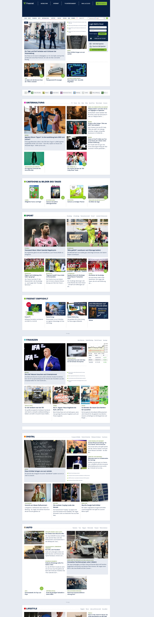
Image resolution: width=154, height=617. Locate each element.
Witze (86, 102)
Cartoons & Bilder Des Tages (43, 181)
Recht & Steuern (98, 340)
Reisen (87, 608)
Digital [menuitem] (59, 18)
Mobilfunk (44, 3)
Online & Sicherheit (86, 436)
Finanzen (32, 339)
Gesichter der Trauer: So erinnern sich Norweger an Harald (77, 32)
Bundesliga (69, 215)
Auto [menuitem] (39, 18)
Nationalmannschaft (85, 215)
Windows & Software (96, 436)
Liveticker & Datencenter (101, 215)
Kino (79, 102)
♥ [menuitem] (77, 18)
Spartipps (105, 340)
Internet (56, 3)
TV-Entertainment (70, 3)
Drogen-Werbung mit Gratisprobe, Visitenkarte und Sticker (77, 28)
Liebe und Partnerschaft (95, 608)
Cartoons (105, 102)
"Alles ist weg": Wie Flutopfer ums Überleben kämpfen (78, 25)
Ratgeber (83, 608)
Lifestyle (31, 608)
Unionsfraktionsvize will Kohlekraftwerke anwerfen (77, 378)
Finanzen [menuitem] (34, 18)
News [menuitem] (25, 18)
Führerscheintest (103, 527)
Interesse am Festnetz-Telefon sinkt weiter (76, 480)
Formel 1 (93, 215)
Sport (29, 215)
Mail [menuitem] (69, 18)
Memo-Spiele (99, 102)
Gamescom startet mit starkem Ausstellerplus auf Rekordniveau (79, 475)
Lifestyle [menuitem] (53, 18)
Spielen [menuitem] (64, 18)
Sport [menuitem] (29, 18)
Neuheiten (75, 527)
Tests (80, 527)
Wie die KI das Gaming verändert (74, 473)
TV (71, 102)
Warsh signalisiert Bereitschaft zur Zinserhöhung (77, 375)
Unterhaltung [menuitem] (45, 18)
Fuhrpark (96, 527)
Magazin (84, 527)
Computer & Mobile (76, 436)
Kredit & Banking (89, 340)
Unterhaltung (35, 102)
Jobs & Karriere (81, 340)
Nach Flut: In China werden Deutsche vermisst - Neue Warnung (78, 23)
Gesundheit (104, 608)
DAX (90, 357)
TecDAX (91, 362)
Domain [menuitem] (73, 18)
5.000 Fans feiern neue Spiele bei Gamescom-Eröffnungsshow (79, 477)
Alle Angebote (102, 3)
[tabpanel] (44, 39)
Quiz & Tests (92, 102)
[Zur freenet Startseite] (29, 3)
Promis (75, 102)
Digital (30, 436)
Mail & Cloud (86, 3)
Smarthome (104, 436)
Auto (29, 527)
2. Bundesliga (76, 215)
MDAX (90, 360)
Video (82, 102)
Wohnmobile (90, 527)
